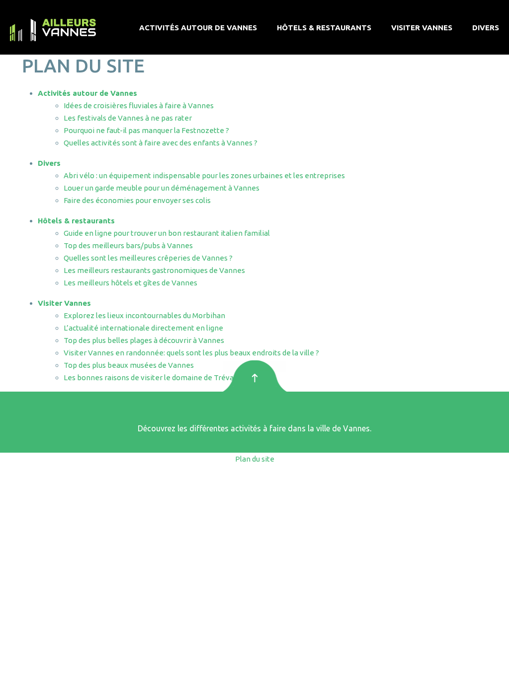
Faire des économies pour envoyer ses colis (137, 200)
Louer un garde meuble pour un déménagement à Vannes (161, 188)
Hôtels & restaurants (324, 27)
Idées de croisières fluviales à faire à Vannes (139, 105)
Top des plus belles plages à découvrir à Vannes (144, 340)
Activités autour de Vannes (198, 27)
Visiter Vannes (421, 27)
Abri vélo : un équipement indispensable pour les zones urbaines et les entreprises (204, 175)
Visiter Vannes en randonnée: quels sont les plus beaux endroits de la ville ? (191, 352)
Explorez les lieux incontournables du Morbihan (144, 315)
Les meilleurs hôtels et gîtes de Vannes (130, 282)
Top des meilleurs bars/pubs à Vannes (128, 245)
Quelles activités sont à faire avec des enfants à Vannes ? (160, 142)
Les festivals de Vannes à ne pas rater (128, 118)
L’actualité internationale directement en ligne (143, 328)
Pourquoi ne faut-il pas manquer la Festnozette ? (146, 130)
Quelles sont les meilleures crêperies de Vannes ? (148, 258)
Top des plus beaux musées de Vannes (129, 365)
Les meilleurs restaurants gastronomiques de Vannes (154, 270)
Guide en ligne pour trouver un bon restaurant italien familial (167, 233)
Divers (485, 27)
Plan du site (254, 459)
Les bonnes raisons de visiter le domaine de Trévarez (154, 377)
